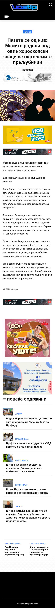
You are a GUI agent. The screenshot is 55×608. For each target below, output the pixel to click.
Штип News (21, 485)
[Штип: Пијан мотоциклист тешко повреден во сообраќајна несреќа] (8, 483)
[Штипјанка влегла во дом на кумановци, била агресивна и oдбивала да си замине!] (8, 458)
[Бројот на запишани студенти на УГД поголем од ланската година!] (8, 436)
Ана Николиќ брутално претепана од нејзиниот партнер (14, 551)
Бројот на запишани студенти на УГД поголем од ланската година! (28, 444)
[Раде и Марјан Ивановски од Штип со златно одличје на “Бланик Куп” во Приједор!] (8, 412)
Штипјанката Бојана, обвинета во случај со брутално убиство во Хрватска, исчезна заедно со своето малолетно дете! (28, 516)
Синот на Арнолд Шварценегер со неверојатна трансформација (39, 551)
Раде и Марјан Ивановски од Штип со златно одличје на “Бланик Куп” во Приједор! (29, 422)
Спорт (18, 414)
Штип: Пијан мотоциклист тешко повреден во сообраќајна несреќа (27, 491)
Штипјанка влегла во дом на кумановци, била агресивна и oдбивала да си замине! (24, 468)
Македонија (22, 439)
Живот (27, 31)
